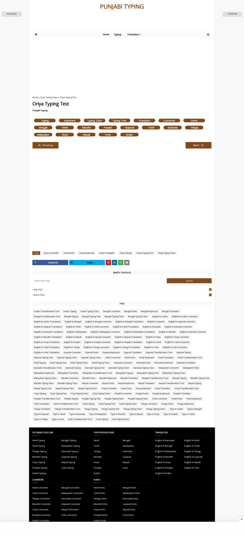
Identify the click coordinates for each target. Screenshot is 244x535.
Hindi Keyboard (146, 357)
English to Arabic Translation (47, 321)
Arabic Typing (69, 311)
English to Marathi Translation (48, 337)
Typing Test (119, 120)
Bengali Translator (170, 311)
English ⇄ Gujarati (193, 456)
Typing (45, 120)
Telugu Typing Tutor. (155, 409)
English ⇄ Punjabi (164, 467)
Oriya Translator (107, 253)
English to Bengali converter (98, 321)
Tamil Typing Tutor (128, 403)
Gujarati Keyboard (111, 352)
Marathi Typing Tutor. (68, 383)
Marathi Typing (179, 378)
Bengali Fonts (130, 311)
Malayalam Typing (124, 373)
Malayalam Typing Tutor (174, 373)
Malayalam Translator (68, 373)
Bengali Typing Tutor (114, 316)
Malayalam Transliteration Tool (97, 373)
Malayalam (43, 134)
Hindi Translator (166, 357)
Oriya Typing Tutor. (101, 393)
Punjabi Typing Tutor (114, 398)
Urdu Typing (102, 419)
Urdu (108, 134)
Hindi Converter (113, 357)
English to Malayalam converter (105, 331)
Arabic (129, 134)
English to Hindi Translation (126, 326)
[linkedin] (114, 262)
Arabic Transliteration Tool (46, 311)
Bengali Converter (111, 311)
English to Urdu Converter (175, 347)
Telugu (194, 127)
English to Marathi (167, 331)
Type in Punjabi (170, 414)
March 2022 (122, 295)
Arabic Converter (40, 520)
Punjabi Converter (123, 393)
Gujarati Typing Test (43, 357)
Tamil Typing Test (107, 403)
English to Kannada (152, 326)
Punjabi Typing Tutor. (138, 398)
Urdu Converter (69, 514)
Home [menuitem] (106, 34)
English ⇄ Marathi (164, 456)
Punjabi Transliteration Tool (47, 398)
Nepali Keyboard (126, 383)
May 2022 (122, 289)
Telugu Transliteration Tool (67, 409)
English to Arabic (160, 316)
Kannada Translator (186, 362)
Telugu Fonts (167, 403)
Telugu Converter (149, 403)
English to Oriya (153, 337)
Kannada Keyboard (164, 362)
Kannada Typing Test (94, 367)
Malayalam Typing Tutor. (45, 378)
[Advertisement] (113, 21)
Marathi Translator (129, 378)
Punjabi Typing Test (91, 398)
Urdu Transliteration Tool (80, 419)
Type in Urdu (58, 419)
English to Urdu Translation (46, 352)
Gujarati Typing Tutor (67, 357)
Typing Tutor (94, 120)
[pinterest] (108, 262)
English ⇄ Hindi (191, 440)
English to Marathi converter (193, 331)
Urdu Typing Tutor (120, 419)
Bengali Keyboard (149, 311)
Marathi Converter (69, 378)
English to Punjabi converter (97, 342)
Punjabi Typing (40, 110)
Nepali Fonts (108, 383)
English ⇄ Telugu (192, 451)
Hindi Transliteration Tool (190, 357)
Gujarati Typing (183, 352)
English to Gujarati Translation (48, 326)
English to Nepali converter (98, 337)
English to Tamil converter (177, 342)
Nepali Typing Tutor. (87, 388)
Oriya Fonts (69, 253)
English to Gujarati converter (181, 321)
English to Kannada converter (178, 326)
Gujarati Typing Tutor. (91, 357)
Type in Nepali (136, 414)
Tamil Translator (41, 403)
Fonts (194, 120)
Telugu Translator (42, 409)
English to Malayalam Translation (139, 331)
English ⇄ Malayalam (165, 451)
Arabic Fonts (100, 520)
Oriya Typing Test (145, 253)
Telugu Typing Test (110, 409)
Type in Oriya (153, 414)
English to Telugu (72, 347)
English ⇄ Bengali (164, 445)
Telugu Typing (90, 409)
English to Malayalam (77, 331)
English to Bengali (73, 321)
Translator (144, 120)
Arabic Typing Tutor (90, 311)
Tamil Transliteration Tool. (66, 403)
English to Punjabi (72, 342)
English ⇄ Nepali (192, 462)
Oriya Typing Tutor (49, 97)
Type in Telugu (41, 419)
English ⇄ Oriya (163, 462)
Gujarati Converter (72, 352)
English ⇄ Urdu (191, 467)
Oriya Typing (126, 253)
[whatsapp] (120, 262)
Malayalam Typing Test (148, 373)
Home (35, 97)
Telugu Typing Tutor (132, 409)
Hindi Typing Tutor (79, 362)
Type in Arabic (176, 409)
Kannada (173, 127)
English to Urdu (151, 347)
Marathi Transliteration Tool (155, 378)
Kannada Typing (73, 367)
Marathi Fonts (88, 378)
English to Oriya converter (177, 337)
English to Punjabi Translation (128, 342)
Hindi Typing (40, 362)
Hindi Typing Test (58, 362)
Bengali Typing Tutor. (138, 316)
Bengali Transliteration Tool (47, 316)
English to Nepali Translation (128, 337)
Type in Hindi (59, 414)
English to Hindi (73, 326)
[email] (126, 262)
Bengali (43, 127)
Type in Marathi (118, 414)
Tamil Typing (88, 403)
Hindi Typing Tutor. (101, 362)
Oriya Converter (51, 253)
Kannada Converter (123, 362)
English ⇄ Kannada (164, 440)
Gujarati (129, 127)
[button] (12, 14)
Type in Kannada (77, 414)
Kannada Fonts (143, 362)
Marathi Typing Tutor (44, 383)
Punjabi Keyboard (161, 393)
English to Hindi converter (97, 326)
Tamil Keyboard (193, 398)
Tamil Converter (159, 398)
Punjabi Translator (182, 393)
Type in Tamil (188, 414)
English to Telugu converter (96, 347)
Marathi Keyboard (107, 378)
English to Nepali (73, 337)
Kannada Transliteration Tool (47, 367)
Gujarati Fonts (91, 352)
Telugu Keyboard (185, 403)
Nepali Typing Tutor (65, 388)
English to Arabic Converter (185, 316)
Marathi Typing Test (200, 378)
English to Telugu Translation (126, 347)
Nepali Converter (90, 383)
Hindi (65, 127)
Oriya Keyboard (86, 253)
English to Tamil (153, 342)
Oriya (65, 134)
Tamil (151, 127)
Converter (169, 120)
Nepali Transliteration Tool (171, 383)
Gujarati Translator (133, 352)
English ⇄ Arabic (163, 473)
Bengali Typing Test (91, 316)
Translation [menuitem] (133, 34)
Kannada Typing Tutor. (144, 367)
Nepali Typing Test (42, 388)
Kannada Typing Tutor (119, 367)
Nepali (86, 134)
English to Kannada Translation (48, 331)
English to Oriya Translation (47, 342)
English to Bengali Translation (129, 321)
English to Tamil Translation (47, 347)
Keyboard (69, 120)
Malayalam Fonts (191, 367)
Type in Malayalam (98, 414)
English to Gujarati (155, 321)
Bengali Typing (71, 316)
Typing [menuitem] (117, 34)
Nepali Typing (194, 383)
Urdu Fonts (128, 514)
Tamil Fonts (176, 398)
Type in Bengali (194, 409)
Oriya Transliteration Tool (186, 388)
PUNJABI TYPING (122, 6)
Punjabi (108, 127)
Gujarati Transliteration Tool (159, 352)
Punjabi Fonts (142, 393)
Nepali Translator (146, 383)
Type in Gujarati (41, 414)
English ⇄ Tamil (192, 445)
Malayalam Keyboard (44, 373)
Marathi (86, 127)
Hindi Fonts (130, 357)
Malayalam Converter (169, 367)
